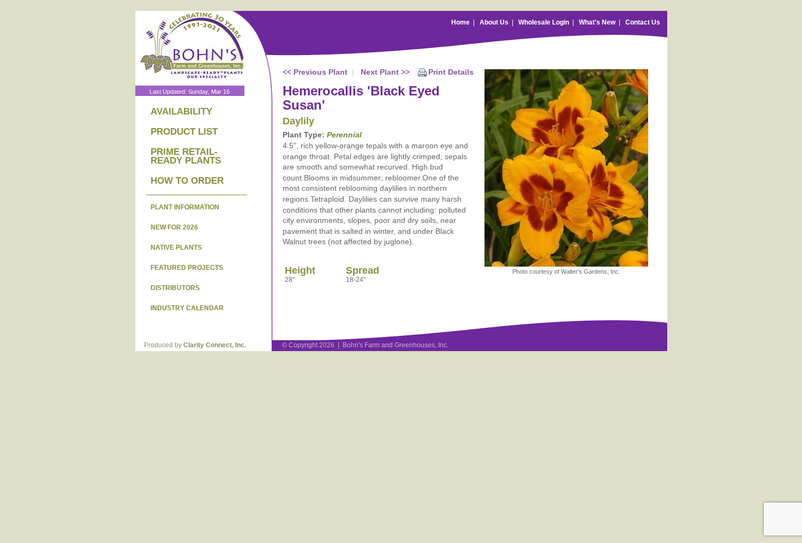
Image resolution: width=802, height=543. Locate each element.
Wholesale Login (543, 22)
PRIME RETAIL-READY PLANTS (186, 156)
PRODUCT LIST (184, 131)
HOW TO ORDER (187, 181)
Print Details (451, 72)
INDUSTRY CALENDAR (187, 308)
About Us (494, 22)
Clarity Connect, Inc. (214, 345)
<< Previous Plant (315, 72)
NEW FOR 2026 (174, 227)
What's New (597, 22)
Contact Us (642, 22)
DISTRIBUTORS (175, 288)
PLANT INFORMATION (185, 207)
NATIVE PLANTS (176, 247)
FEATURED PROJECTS (187, 268)
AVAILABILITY (181, 111)
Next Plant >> (385, 72)
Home (460, 22)
